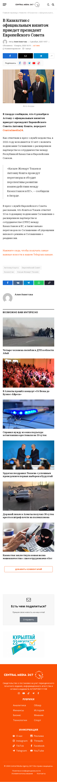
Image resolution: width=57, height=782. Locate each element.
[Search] (52, 4)
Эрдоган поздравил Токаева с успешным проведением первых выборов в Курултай (27, 475)
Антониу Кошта (11, 267)
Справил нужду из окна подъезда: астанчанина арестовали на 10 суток (24, 434)
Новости (22, 13)
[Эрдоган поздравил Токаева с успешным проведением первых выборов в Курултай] (28, 455)
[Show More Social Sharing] (51, 55)
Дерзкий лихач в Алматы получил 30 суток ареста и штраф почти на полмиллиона (28, 516)
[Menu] (4, 4)
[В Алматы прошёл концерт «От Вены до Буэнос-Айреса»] (28, 373)
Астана (36, 46)
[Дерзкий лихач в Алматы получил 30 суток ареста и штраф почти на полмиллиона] (28, 496)
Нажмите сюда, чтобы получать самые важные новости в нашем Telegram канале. (28, 252)
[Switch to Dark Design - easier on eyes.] (48, 4)
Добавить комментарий (28, 569)
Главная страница (10, 13)
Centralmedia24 (13, 130)
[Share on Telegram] (41, 55)
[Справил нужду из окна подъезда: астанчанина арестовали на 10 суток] (28, 414)
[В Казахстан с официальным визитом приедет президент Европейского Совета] (28, 86)
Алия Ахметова (20, 41)
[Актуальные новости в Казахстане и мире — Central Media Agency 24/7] (27, 4)
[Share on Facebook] (10, 55)
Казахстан (9, 272)
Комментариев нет (13, 48)
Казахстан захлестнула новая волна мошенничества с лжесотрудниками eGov (27, 557)
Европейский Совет (31, 267)
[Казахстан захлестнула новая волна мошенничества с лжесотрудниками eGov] (28, 537)
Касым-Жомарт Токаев (27, 272)
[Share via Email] (25, 55)
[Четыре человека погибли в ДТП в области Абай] (28, 332)
